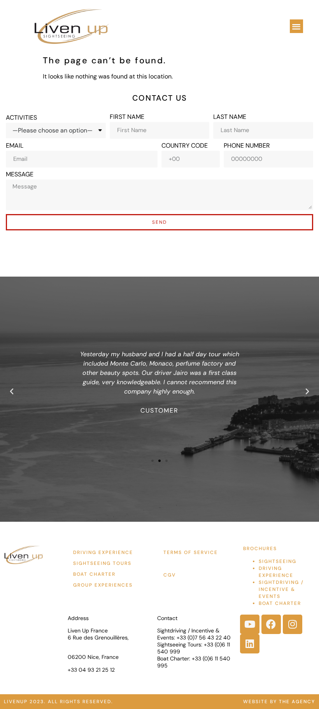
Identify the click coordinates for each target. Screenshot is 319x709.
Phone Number (247, 146)
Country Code (184, 146)
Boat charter (94, 574)
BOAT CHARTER (280, 603)
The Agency (297, 702)
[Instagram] (292, 624)
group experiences (103, 585)
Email (14, 146)
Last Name (229, 117)
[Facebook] (271, 624)
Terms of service (190, 552)
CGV (169, 575)
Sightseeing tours (102, 563)
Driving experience (103, 552)
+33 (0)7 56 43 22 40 (204, 637)
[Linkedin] (249, 643)
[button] (296, 26)
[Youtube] (249, 624)
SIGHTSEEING (277, 561)
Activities (21, 118)
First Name (127, 117)
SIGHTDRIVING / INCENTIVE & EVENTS (281, 589)
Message (19, 174)
